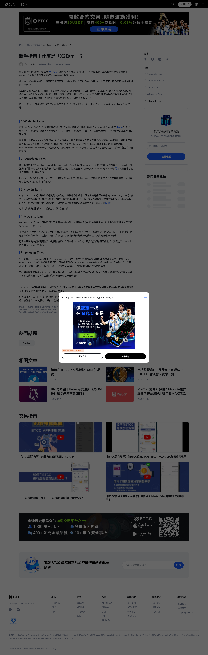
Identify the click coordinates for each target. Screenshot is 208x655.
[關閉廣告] (145, 296)
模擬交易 (82, 356)
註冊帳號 (125, 356)
